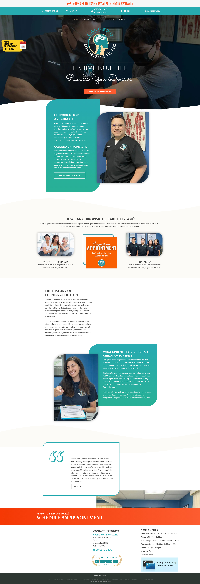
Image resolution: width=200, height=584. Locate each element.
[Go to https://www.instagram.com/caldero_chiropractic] (128, 11)
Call (96, 12)
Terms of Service (131, 580)
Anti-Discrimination (72, 580)
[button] (69, 175)
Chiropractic (58, 299)
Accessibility (58, 580)
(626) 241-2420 (100, 9)
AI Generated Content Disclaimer (100, 582)
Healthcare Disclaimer (90, 580)
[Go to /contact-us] (144, 265)
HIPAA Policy (105, 580)
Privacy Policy (117, 580)
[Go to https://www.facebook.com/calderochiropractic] (121, 11)
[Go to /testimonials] (56, 265)
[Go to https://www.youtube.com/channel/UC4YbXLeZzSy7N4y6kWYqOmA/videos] (125, 11)
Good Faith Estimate (146, 580)
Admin (49, 580)
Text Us (104, 12)
